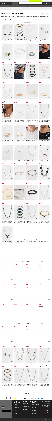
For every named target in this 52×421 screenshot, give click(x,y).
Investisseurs (25, 409)
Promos (11, 10)
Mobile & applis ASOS (35, 404)
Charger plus (26, 393)
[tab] (4, 6)
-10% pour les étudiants (17, 411)
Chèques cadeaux (35, 405)
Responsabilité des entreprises (26, 407)
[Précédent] (38, 13)
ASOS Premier (16, 410)
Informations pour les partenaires (35, 412)
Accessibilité (48, 419)
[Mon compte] (44, 3)
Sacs (40, 13)
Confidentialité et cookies (36, 419)
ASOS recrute (25, 404)
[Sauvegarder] (12, 37)
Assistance (15, 404)
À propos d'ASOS (25, 403)
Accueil (3, 10)
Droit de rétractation (17, 408)
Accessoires (15, 10)
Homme (7, 10)
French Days (34, 407)
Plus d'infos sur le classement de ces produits (25, 22)
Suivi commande (16, 405)
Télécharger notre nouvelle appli (35, 0)
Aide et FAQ (45, 0)
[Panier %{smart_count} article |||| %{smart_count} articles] (49, 3)
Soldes (33, 408)
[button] (45, 410)
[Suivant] (49, 13)
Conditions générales (43, 419)
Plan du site (15, 413)
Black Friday (34, 410)
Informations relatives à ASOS (28, 419)
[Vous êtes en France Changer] (49, 1)
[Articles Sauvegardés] (46, 3)
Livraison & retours (17, 407)
